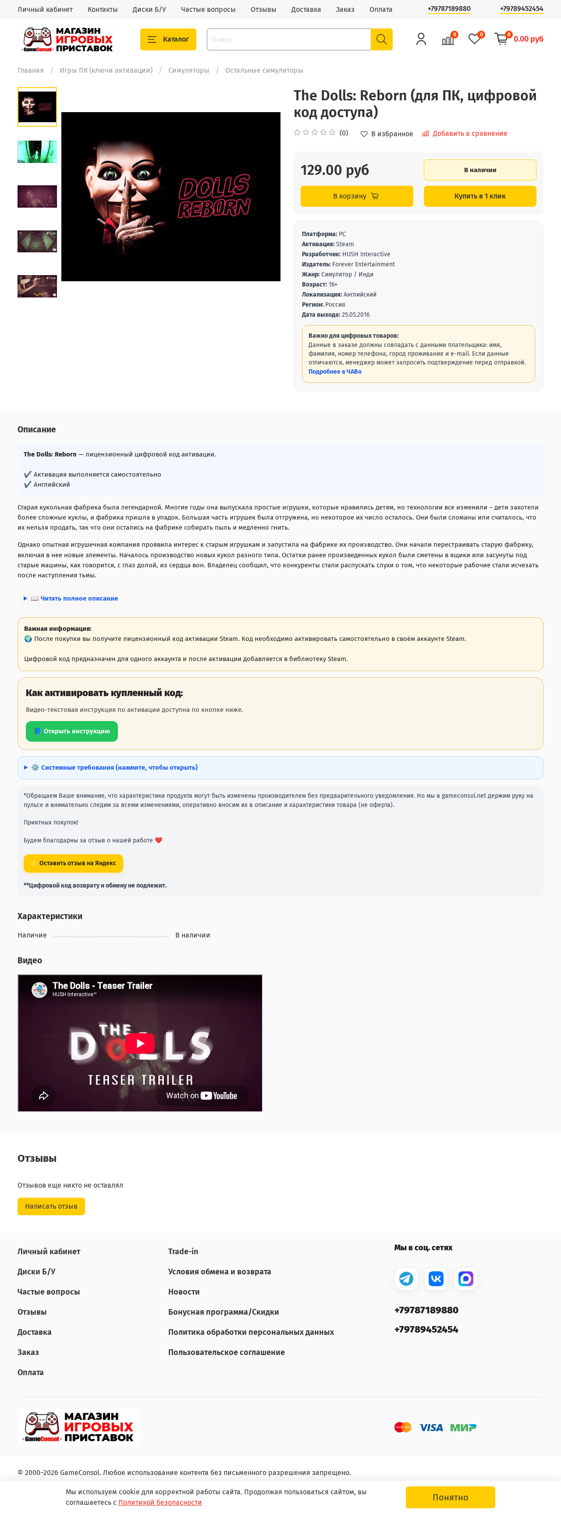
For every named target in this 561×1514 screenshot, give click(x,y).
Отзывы (264, 9)
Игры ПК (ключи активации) (106, 70)
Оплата (381, 9)
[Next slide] (37, 294)
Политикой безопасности (160, 1502)
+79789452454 (521, 8)
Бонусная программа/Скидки (223, 1312)
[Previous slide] (78, 196)
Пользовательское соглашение (226, 1352)
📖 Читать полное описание (74, 598)
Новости (184, 1292)
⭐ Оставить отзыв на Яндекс (73, 863)
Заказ (345, 9)
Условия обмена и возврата (219, 1272)
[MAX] (466, 1279)
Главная (31, 70)
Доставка (306, 9)
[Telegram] (406, 1279)
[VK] (436, 1279)
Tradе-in (183, 1251)
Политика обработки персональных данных (251, 1332)
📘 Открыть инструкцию (72, 731)
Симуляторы (188, 70)
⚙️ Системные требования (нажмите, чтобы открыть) (114, 767)
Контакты (103, 9)
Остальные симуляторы (264, 70)
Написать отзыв (51, 1206)
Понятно (451, 1497)
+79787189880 (449, 8)
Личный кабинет (45, 9)
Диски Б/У (149, 9)
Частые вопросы (208, 9)
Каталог (176, 39)
